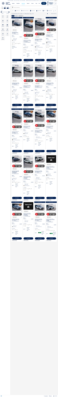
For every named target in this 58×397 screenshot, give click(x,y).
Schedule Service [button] (44, 3)
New (2, 6)
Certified (5, 6)
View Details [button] (17, 104)
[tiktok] (48, 4)
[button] (3, 17)
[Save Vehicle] (21, 30)
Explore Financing (14, 106)
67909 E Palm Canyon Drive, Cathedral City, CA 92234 (33, 0)
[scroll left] (13, 11)
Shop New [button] (18, 3)
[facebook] (48, 2)
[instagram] (48, 3)
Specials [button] (13, 3)
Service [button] (32, 3)
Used (8, 6)
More (39, 3)
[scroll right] (55, 11)
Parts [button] (36, 3)
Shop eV (28, 3)
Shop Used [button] (23, 3)
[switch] (2, 7)
